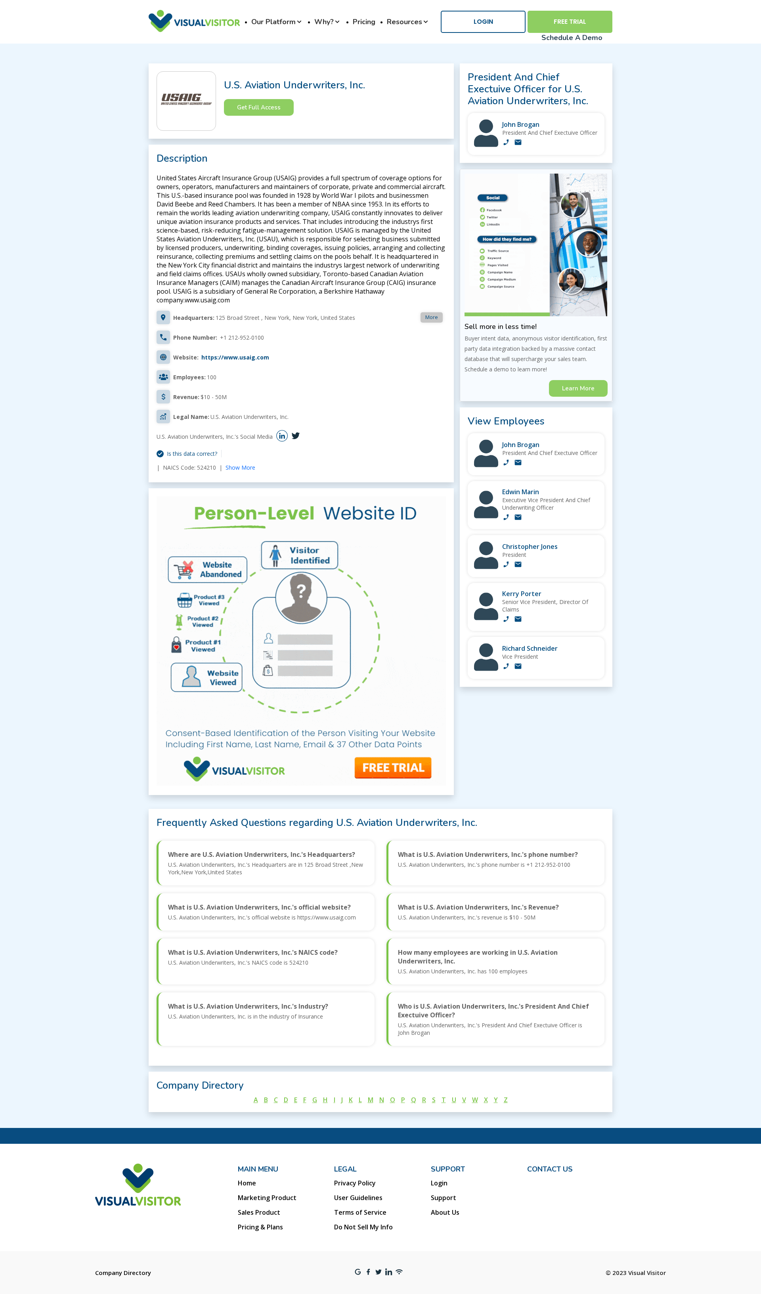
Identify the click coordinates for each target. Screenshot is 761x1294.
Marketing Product (267, 1197)
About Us (445, 1212)
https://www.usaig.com (235, 357)
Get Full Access (259, 107)
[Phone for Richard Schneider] (506, 667)
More (431, 317)
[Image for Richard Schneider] (486, 668)
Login (483, 21)
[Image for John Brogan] (486, 144)
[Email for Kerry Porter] (518, 620)
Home (247, 1183)
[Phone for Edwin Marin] (506, 518)
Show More (240, 467)
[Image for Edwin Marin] (486, 516)
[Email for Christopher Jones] (518, 565)
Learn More (578, 388)
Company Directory (123, 1273)
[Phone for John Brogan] (506, 143)
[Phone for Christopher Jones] (506, 565)
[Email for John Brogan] (518, 143)
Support (443, 1197)
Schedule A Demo (571, 37)
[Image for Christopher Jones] (486, 567)
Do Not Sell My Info (363, 1227)
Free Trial (570, 21)
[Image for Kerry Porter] (486, 618)
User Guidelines (358, 1197)
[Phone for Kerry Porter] (506, 620)
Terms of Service (360, 1212)
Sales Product (259, 1212)
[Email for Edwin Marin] (518, 518)
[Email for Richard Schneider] (518, 667)
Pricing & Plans (260, 1227)
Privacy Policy (355, 1183)
